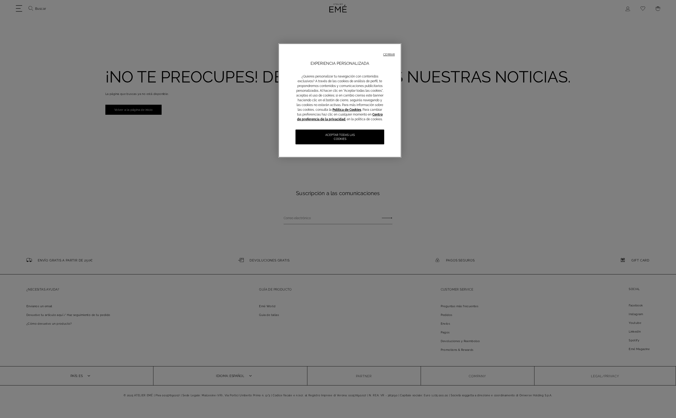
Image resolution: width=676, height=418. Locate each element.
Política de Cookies (346, 110)
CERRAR (389, 54)
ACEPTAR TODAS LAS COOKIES (340, 137)
